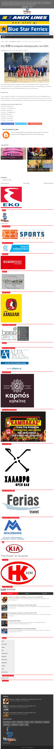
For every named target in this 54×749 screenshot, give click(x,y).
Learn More (25, 7)
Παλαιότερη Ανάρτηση (48, 183)
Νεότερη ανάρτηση (5, 183)
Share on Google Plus (35, 123)
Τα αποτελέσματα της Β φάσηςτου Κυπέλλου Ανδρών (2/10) (22, 705)
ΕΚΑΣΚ (3, 647)
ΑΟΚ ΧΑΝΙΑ (4, 644)
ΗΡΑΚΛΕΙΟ (4, 656)
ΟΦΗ (3, 668)
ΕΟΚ (3, 650)
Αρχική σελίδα (26, 183)
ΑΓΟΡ (3, 641)
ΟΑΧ (14, 50)
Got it (31, 7)
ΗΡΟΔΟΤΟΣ (4, 659)
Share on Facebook (9, 123)
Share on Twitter (22, 123)
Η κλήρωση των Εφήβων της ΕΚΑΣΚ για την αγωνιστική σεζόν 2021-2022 (25, 699)
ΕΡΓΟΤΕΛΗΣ (4, 653)
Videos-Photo (5, 672)
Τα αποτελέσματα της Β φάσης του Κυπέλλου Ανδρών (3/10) (22, 712)
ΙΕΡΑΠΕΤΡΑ (4, 662)
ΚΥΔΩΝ (3, 665)
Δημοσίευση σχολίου (7, 179)
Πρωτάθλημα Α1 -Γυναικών (21, 50)
